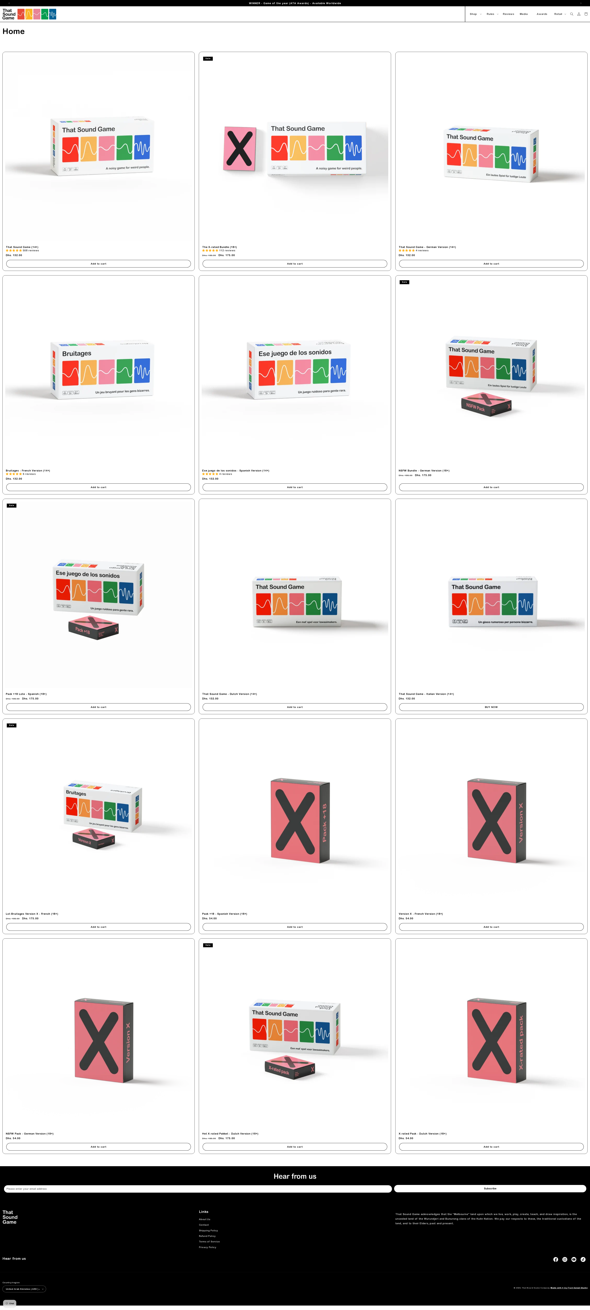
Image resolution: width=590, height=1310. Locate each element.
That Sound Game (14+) (22, 247)
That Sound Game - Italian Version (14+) (426, 694)
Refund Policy (207, 1236)
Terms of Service (209, 1241)
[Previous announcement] (9, 3)
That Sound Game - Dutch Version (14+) (229, 694)
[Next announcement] (581, 3)
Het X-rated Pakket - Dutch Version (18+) (230, 1133)
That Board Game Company (536, 1288)
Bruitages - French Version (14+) (28, 470)
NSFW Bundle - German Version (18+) (424, 470)
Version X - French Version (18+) (421, 913)
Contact (204, 1225)
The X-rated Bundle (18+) (219, 247)
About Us (204, 1219)
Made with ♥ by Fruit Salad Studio (569, 1288)
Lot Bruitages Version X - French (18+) (32, 913)
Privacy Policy (207, 1247)
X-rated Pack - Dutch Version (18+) (423, 1133)
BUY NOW (491, 707)
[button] (475, 13)
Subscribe (490, 1188)
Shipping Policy (208, 1230)
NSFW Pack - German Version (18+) (30, 1133)
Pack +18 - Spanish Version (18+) (224, 913)
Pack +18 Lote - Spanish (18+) (26, 694)
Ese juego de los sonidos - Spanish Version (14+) (235, 470)
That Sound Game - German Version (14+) (427, 247)
